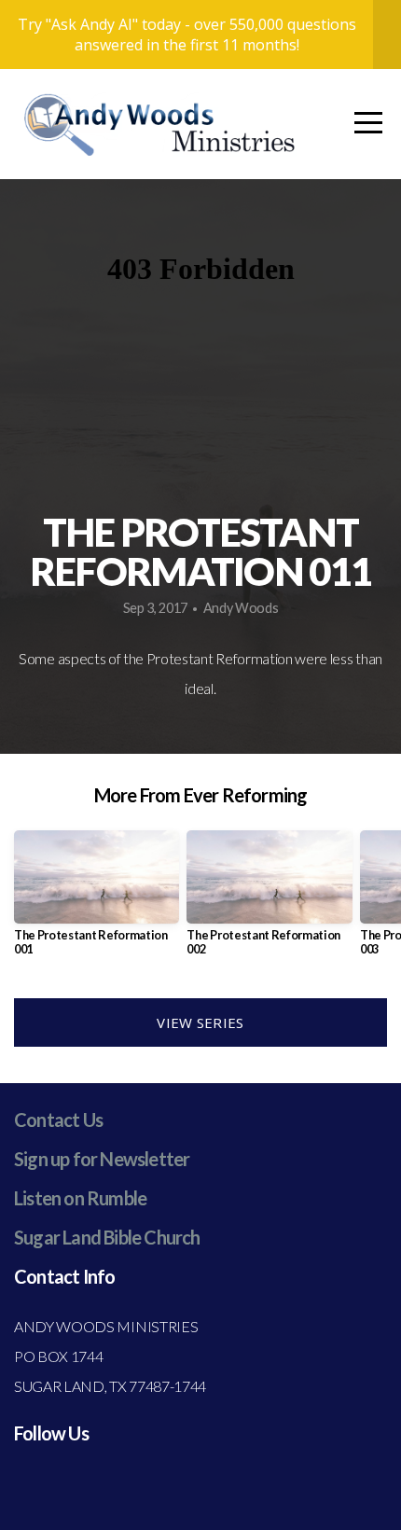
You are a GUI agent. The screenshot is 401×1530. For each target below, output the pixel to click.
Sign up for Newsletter (101, 1159)
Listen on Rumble (80, 1198)
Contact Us (58, 1119)
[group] (96, 900)
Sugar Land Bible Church (107, 1237)
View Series (200, 1022)
